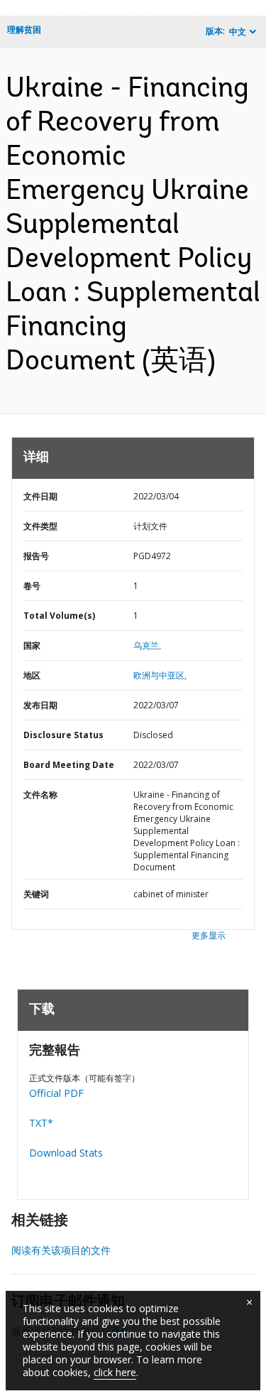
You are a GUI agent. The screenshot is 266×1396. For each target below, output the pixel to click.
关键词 (36, 894)
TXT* (41, 1123)
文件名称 (40, 795)
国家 (31, 645)
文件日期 (40, 496)
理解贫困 (24, 29)
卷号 (31, 586)
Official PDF (56, 1093)
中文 (237, 32)
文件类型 (40, 526)
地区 (31, 675)
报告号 (36, 556)
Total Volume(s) (59, 616)
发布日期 (40, 705)
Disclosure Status (63, 735)
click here (115, 1372)
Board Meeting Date (68, 765)
